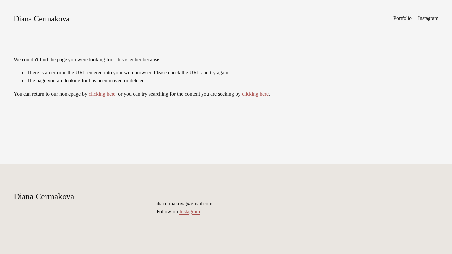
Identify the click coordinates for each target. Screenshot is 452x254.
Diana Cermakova (41, 18)
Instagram (428, 18)
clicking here (102, 94)
